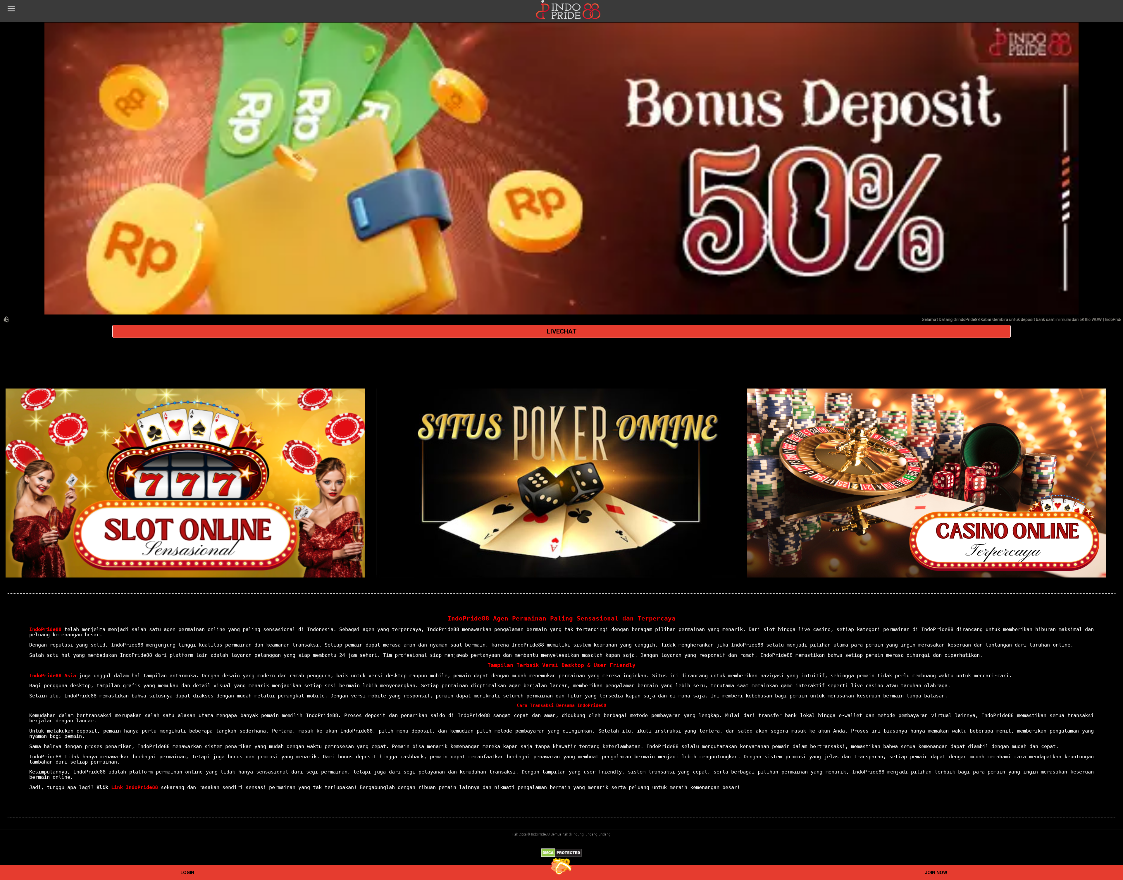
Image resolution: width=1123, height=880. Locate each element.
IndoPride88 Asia (52, 675)
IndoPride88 (45, 629)
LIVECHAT (562, 331)
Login (187, 872)
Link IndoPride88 (134, 787)
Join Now (936, 872)
